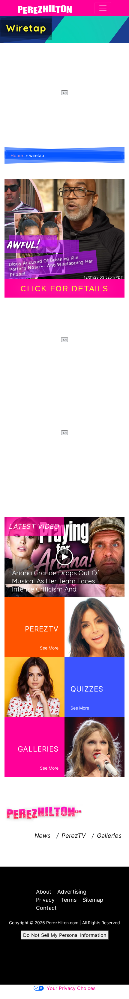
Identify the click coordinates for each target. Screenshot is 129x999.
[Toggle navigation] (102, 8)
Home (16, 155)
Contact (46, 908)
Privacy (45, 900)
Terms (68, 900)
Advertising (71, 892)
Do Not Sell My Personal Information (64, 935)
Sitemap (92, 900)
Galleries (109, 835)
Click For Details (64, 288)
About (43, 892)
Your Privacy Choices (71, 988)
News (42, 835)
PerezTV (74, 835)
